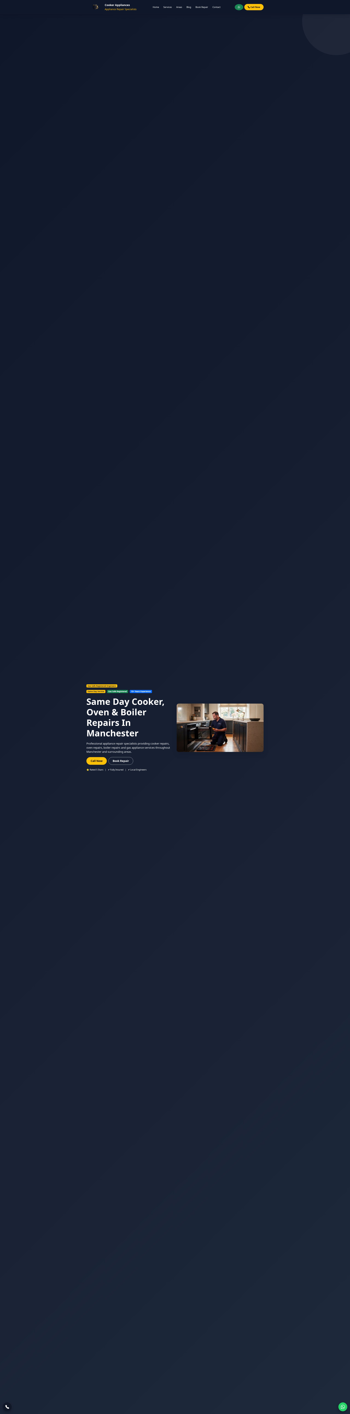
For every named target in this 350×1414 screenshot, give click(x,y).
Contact (216, 7)
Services (167, 7)
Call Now (255, 7)
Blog (188, 7)
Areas (179, 7)
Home (156, 7)
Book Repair (202, 7)
